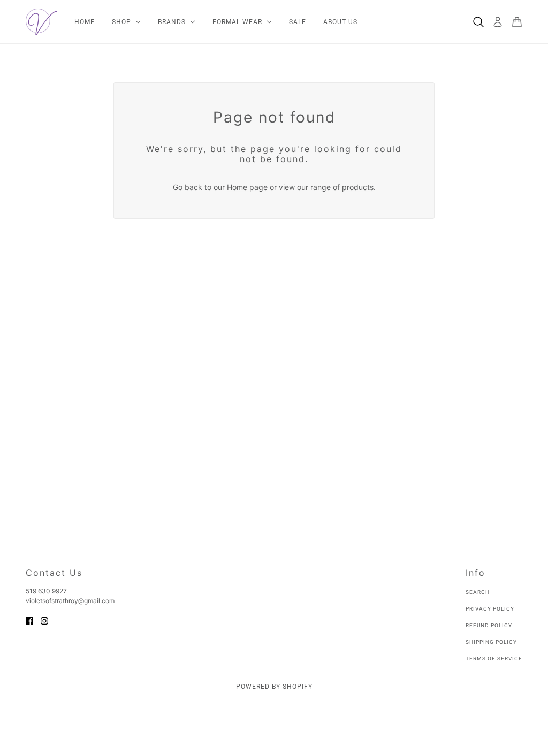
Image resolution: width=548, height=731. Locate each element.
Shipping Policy (491, 642)
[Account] (497, 22)
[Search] (478, 22)
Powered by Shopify (274, 686)
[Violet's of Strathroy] (41, 22)
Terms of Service (494, 658)
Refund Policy (489, 625)
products (358, 187)
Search (478, 592)
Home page (247, 187)
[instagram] (44, 620)
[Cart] (517, 22)
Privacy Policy (490, 609)
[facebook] (29, 620)
